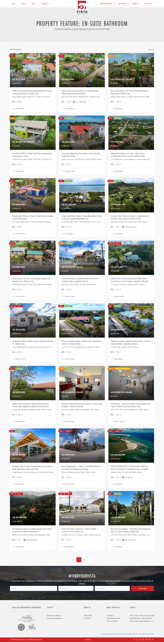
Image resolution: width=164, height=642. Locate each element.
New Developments (113, 618)
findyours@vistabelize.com (144, 621)
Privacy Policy (134, 634)
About (135, 4)
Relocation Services (54, 615)
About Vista (88, 615)
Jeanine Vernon (20, 359)
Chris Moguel (69, 234)
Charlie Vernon (20, 234)
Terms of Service (145, 634)
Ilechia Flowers (69, 359)
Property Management (54, 618)
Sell (34, 4)
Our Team (87, 618)
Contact (148, 4)
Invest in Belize (112, 621)
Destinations (106, 4)
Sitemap (88, 640)
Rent (23, 4)
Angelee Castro (70, 171)
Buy (13, 4)
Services (122, 4)
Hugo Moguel (19, 108)
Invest (45, 4)
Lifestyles (110, 615)
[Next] (90, 559)
